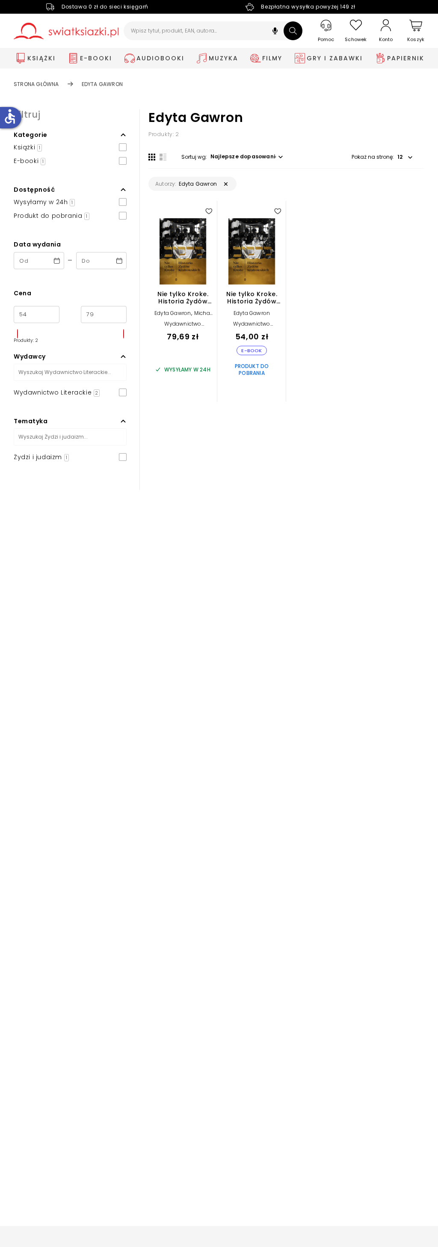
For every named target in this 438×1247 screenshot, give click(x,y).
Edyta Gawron (172, 313)
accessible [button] (9, 116)
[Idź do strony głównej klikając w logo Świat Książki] (66, 31)
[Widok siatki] (151, 157)
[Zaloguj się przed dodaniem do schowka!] (209, 211)
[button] (275, 32)
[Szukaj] (293, 30)
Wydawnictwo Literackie (182, 326)
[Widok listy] (163, 157)
